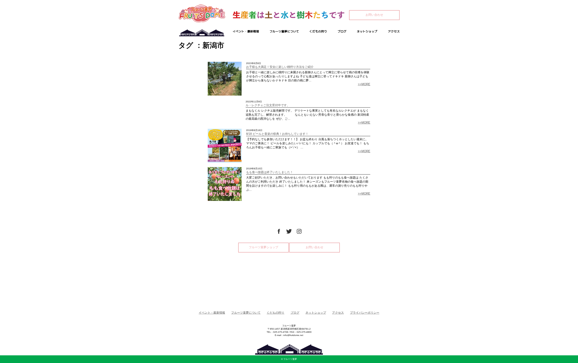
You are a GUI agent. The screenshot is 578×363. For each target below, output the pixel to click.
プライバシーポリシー (364, 312)
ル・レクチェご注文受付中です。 (268, 105)
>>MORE (364, 84)
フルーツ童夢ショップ (263, 247)
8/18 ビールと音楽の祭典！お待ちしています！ (277, 134)
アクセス (394, 31)
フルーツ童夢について (284, 31)
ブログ (342, 31)
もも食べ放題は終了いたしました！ (269, 172)
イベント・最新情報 (246, 31)
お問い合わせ (374, 14)
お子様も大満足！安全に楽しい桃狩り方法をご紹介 (280, 67)
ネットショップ (367, 31)
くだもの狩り (318, 31)
